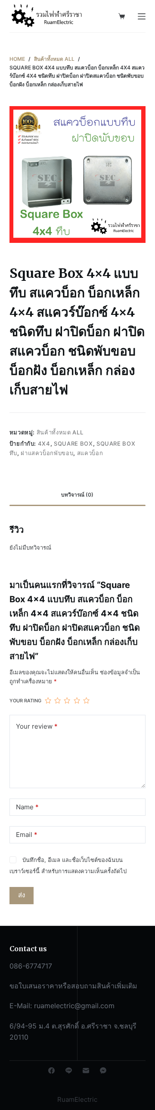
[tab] (77, 495)
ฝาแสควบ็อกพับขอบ (47, 453)
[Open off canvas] (142, 16)
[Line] (68, 1070)
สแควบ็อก (90, 453)
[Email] (86, 1070)
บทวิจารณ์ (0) (77, 494)
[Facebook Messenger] (103, 1070)
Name (27, 807)
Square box (73, 443)
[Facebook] (51, 1070)
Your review (37, 726)
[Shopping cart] (121, 16)
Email (26, 834)
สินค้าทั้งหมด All (60, 432)
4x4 (44, 443)
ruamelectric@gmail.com (74, 1005)
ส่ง (21, 895)
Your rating (25, 701)
